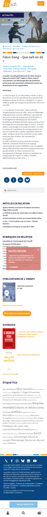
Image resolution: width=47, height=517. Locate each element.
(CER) (28, 481)
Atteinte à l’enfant (24, 395)
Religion (16, 434)
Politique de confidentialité (25, 484)
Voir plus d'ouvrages (10, 374)
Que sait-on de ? (19, 71)
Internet (6, 412)
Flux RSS (6, 488)
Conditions (18, 493)
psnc (36, 430)
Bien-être (35, 395)
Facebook (11, 461)
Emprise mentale (19, 68)
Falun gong (32, 68)
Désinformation (31, 400)
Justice (16, 411)
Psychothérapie (8, 434)
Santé (37, 433)
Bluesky (23, 461)
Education (28, 403)
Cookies (13, 488)
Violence (12, 443)
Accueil (8, 46)
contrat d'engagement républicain (15, 481)
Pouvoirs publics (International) (26, 423)
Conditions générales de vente (30, 486)
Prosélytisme (28, 429)
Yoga (29, 71)
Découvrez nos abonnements (17, 313)
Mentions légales (9, 484)
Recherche (23, 513)
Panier (36, 511)
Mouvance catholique (24, 415)
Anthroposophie (7, 392)
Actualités (17, 46)
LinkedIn (28, 461)
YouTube (35, 461)
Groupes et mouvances (31, 46)
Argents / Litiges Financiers (26, 392)
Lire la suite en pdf (10, 168)
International (28, 66)
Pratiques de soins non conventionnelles (15, 427)
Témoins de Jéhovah (34, 440)
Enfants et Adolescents (29, 407)
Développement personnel (13, 403)
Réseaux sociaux (26, 433)
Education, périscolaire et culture (15, 246)
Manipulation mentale (28, 412)
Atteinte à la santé (10, 395)
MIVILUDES (8, 415)
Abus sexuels (24, 389)
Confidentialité (8, 493)
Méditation (7, 71)
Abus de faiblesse (9, 389)
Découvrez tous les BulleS (13, 305)
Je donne (14, 267)
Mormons (15, 415)
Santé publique (8, 437)
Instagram (17, 461)
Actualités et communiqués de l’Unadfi (17, 241)
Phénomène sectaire (19, 420)
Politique (32, 421)
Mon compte (8, 513)
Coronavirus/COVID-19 (34, 397)
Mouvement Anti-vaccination (23, 418)
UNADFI (5, 443)
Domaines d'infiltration (12, 244)
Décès (24, 400)
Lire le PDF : (33, 173)
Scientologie (20, 436)
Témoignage (17, 440)
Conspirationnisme (21, 397)
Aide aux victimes (38, 389)
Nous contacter (25, 504)
